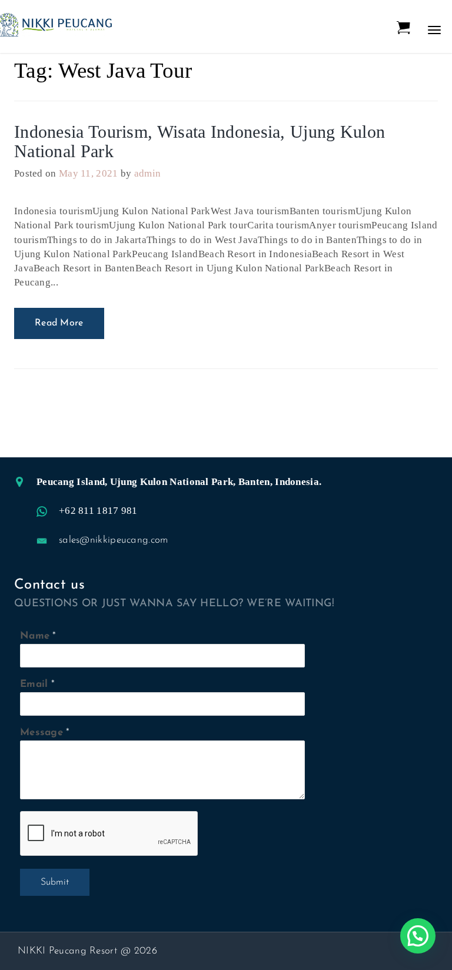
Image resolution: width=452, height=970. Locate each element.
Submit (55, 882)
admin (147, 173)
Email (34, 684)
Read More (59, 323)
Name (34, 636)
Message (41, 733)
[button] (418, 936)
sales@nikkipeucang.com (113, 540)
